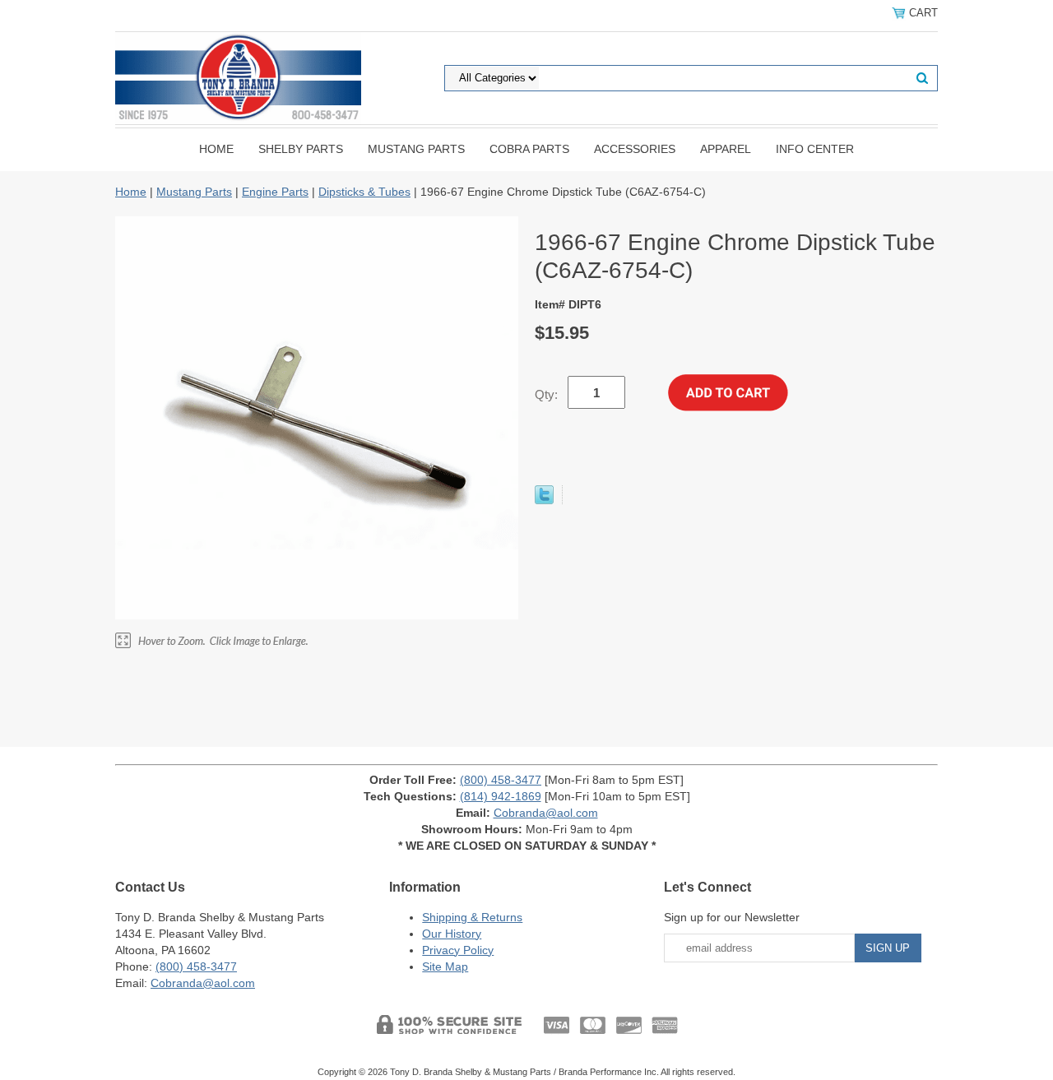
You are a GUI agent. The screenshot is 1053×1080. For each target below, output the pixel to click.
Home (216, 148)
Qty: (546, 394)
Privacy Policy (458, 950)
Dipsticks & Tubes (364, 191)
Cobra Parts (529, 148)
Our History (451, 933)
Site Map (445, 966)
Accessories (634, 148)
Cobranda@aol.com (546, 812)
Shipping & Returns (472, 917)
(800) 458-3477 (500, 779)
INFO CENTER (815, 148)
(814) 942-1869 (500, 796)
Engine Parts (275, 191)
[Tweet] (544, 500)
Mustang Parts (416, 148)
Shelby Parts (300, 148)
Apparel (725, 148)
